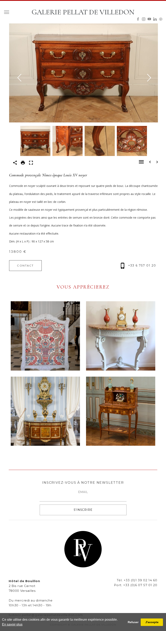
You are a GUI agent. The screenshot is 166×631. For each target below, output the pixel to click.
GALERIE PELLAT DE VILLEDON (83, 12)
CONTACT (25, 265)
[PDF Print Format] (23, 162)
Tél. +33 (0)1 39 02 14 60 (137, 580)
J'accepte (152, 622)
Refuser (133, 622)
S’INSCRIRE (83, 510)
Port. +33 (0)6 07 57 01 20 (135, 585)
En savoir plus (12, 624)
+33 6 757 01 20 (141, 265)
